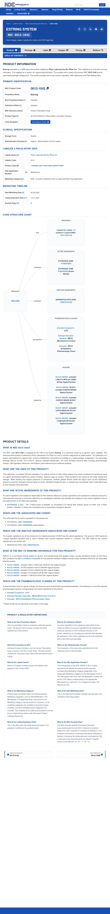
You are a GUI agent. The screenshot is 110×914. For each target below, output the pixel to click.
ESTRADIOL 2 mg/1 (15, 504)
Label (46, 50)
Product (11, 50)
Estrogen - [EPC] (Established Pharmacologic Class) (28, 599)
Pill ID (78, 9)
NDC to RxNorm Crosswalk (29, 558)
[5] (18, 155)
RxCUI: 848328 (62, 377)
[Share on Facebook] (79, 29)
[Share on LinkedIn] (90, 29)
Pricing (79, 50)
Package (29, 50)
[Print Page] (101, 29)
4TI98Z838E (66, 263)
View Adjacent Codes (39, 122)
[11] (25, 198)
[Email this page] (96, 29)
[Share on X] (85, 29)
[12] (17, 203)
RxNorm (69, 9)
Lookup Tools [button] (19, 9)
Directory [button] (33, 9)
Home (8, 9)
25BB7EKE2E (65, 302)
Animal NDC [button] (22, 13)
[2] (20, 105)
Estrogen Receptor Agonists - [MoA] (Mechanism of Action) (31, 596)
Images (62, 50)
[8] (22, 179)
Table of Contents (14, 55)
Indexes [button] (45, 9)
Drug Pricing (57, 9)
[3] (17, 116)
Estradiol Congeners (65, 328)
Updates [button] (9, 13)
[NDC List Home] (17, 4)
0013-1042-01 (65, 235)
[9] (23, 192)
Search (102, 5)
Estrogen (63, 346)
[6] (26, 172)
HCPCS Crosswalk (91, 9)
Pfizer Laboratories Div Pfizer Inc (44, 155)
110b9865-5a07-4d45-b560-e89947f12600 (47, 165)
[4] (26, 141)
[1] (25, 100)
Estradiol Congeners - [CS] (18, 592)
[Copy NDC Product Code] (47, 88)
